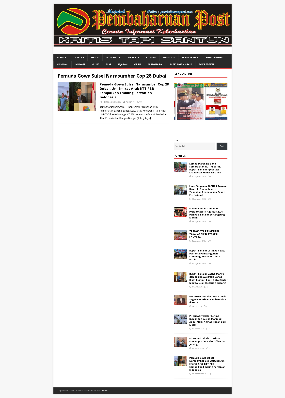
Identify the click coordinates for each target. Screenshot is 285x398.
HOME (60, 57)
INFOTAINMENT (215, 57)
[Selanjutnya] (144, 118)
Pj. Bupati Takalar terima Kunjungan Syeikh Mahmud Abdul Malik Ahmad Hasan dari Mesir (207, 320)
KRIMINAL (62, 64)
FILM (108, 64)
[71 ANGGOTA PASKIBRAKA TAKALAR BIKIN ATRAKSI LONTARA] (180, 237)
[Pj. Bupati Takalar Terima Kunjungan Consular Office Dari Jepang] (180, 345)
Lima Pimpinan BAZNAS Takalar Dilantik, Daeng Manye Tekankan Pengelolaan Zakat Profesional (208, 190)
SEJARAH (122, 64)
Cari (176, 140)
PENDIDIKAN (189, 57)
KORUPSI (151, 57)
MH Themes (102, 390)
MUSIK (95, 64)
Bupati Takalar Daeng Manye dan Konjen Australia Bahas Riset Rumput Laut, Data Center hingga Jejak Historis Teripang (208, 278)
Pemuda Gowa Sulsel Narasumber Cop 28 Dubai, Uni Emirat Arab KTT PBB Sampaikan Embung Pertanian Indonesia (134, 90)
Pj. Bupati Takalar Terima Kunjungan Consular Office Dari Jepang (207, 341)
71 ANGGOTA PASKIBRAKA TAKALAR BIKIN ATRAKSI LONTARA (204, 234)
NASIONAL (112, 57)
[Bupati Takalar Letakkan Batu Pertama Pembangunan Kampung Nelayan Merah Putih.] (180, 257)
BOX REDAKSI (206, 64)
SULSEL (95, 57)
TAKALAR (78, 57)
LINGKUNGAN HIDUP (180, 64)
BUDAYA (167, 57)
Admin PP (130, 101)
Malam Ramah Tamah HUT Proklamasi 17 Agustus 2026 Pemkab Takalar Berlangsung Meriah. (207, 213)
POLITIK (132, 57)
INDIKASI (80, 64)
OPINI (137, 64)
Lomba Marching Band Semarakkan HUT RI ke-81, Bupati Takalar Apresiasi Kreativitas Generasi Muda (205, 168)
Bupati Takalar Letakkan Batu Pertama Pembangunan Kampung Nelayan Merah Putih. (207, 255)
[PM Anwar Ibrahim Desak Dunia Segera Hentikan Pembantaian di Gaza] (180, 302)
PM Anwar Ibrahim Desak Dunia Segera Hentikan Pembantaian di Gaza (207, 299)
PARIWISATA (154, 64)
